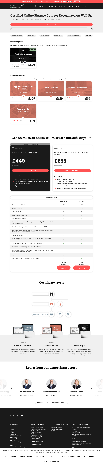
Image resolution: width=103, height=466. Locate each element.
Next (91, 387)
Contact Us (13, 434)
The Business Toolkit (36, 444)
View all (33, 446)
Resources (70, 6)
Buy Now (77, 1)
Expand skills (30, 170)
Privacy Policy (13, 440)
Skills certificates (17, 208)
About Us (12, 428)
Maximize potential (72, 170)
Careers (12, 431)
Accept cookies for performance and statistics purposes (28, 456)
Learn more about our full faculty (51, 402)
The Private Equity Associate (38, 429)
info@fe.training (57, 427)
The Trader (34, 440)
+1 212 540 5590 (76, 432)
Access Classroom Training (17, 447)
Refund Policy (13, 437)
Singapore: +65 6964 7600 (79, 440)
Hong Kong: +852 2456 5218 (79, 441)
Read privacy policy (51, 462)
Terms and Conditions (16, 435)
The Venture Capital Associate (39, 437)
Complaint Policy (14, 439)
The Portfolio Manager (37, 434)
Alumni (12, 432)
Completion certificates (19, 205)
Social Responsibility (15, 442)
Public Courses (52, 6)
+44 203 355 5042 (58, 429)
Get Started (51, 24)
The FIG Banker (35, 443)
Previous (11, 387)
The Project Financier (36, 431)
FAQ (54, 431)
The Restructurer (35, 438)
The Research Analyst (36, 435)
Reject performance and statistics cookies (78, 456)
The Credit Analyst (36, 432)
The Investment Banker (37, 427)
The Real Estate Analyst (37, 441)
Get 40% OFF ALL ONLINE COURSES (41, 1)
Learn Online (42, 6)
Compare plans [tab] (51, 197)
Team (12, 429)
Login (77, 6)
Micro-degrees (16, 212)
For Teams (62, 6)
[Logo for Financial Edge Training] (17, 6)
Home (12, 11)
